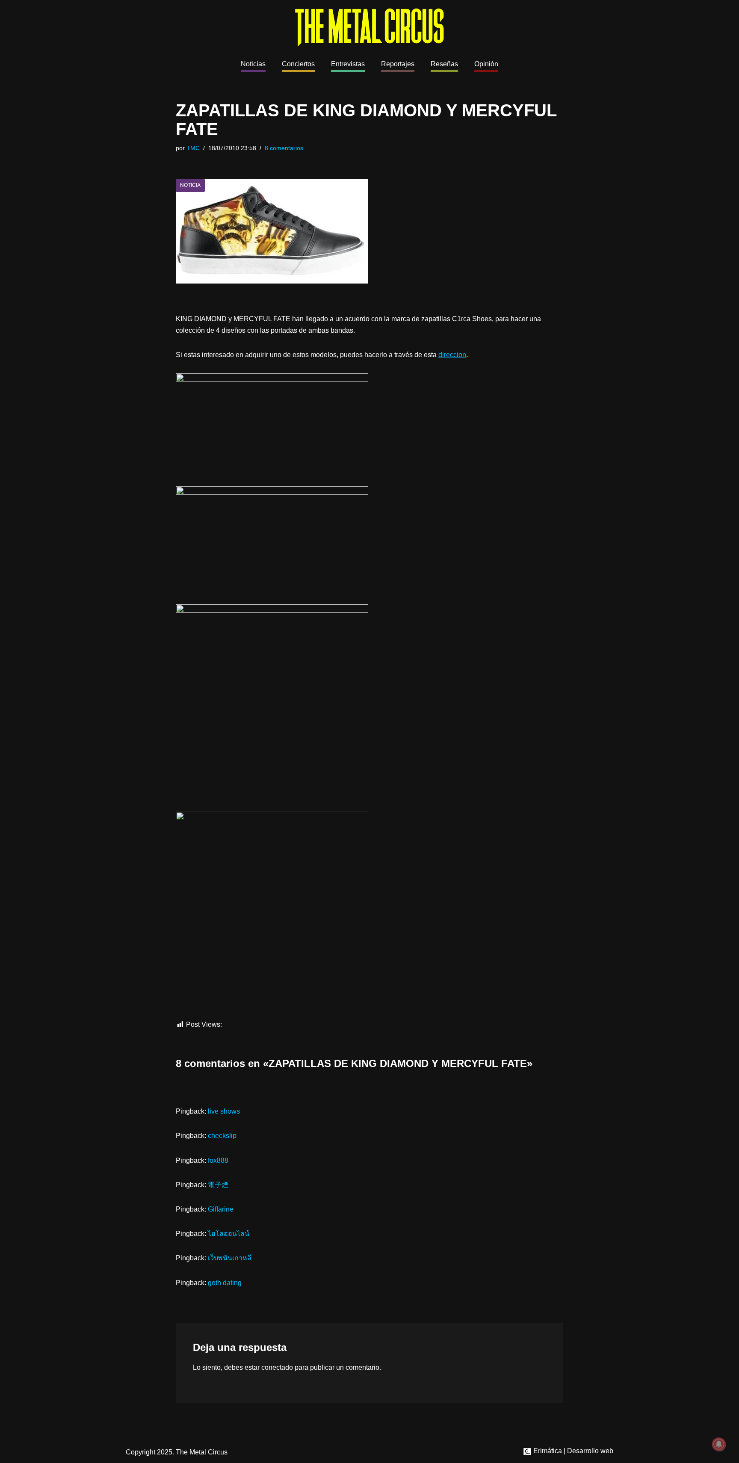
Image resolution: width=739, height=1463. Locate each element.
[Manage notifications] (719, 1444)
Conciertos (298, 64)
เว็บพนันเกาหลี (229, 1258)
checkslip (222, 1135)
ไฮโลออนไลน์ (228, 1233)
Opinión (486, 64)
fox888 (218, 1160)
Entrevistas (348, 64)
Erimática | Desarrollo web (572, 1450)
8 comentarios (284, 148)
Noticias (253, 64)
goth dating (225, 1282)
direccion (452, 354)
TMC (193, 148)
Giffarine (221, 1209)
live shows (224, 1111)
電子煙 (218, 1184)
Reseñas (444, 64)
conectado (277, 1367)
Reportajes (397, 64)
